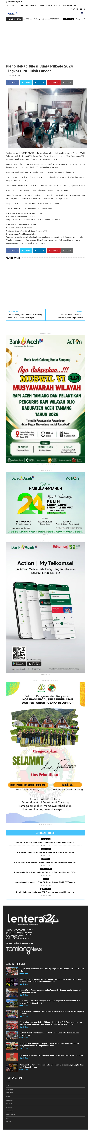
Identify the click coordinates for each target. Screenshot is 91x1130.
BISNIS (8, 1082)
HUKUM (8, 1096)
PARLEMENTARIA (11, 1114)
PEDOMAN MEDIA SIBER (46, 5)
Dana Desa (9, 1089)
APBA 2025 (45, 859)
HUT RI (46, 879)
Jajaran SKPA (45, 889)
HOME (12, 5)
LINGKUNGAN (10, 1103)
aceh (7, 1118)
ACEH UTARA (46, 849)
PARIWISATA (9, 1111)
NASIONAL (9, 1107)
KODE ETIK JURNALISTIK (67, 5)
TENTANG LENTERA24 (26, 5)
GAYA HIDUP (9, 1092)
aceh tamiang (46, 869)
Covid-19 (8, 1085)
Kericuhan (46, 839)
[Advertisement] (45, 42)
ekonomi (8, 1122)
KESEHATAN (9, 1100)
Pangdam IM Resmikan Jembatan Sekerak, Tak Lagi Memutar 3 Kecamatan (55, 19)
